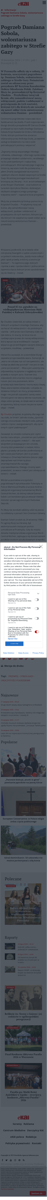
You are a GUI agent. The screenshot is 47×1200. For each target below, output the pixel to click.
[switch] (37, 599)
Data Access (23, 653)
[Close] (41, 547)
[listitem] (23, 593)
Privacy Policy (38, 653)
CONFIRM (14, 643)
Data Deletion (8, 653)
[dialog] (23, 600)
